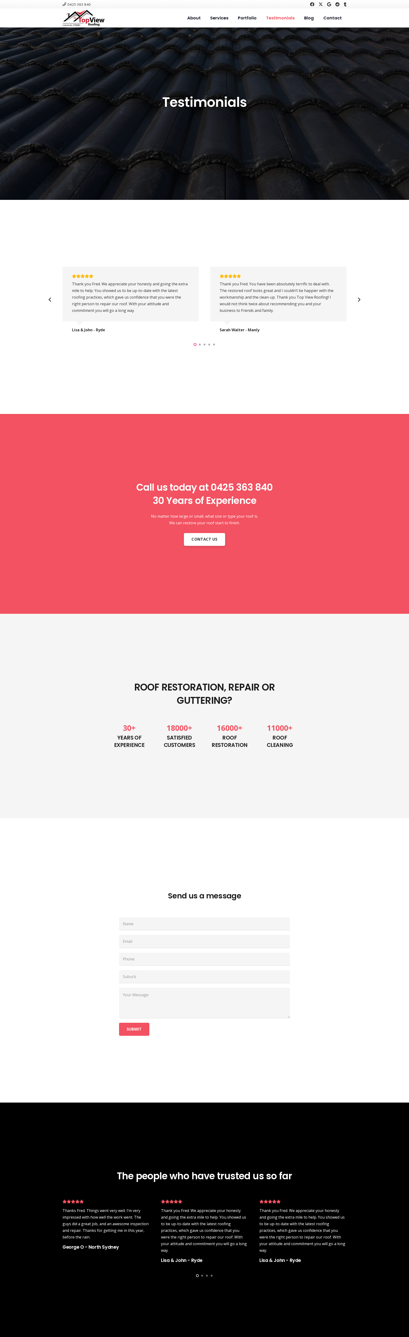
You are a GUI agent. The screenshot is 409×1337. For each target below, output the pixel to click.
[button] (195, 344)
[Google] (329, 4)
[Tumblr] (345, 4)
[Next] (358, 299)
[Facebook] (312, 4)
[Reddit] (337, 4)
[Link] (83, 18)
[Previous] (50, 299)
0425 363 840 (242, 487)
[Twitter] (321, 4)
